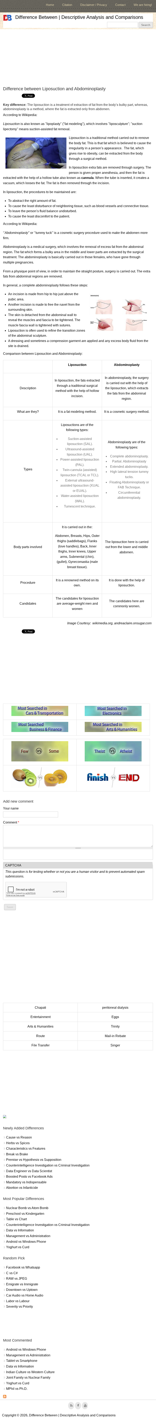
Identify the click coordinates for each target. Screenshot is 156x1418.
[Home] (7, 18)
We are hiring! (143, 4)
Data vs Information (20, 1230)
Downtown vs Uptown (22, 1289)
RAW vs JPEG (16, 1278)
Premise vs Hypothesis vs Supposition (33, 1159)
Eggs (115, 1017)
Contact (120, 4)
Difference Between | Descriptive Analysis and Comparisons (79, 17)
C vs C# (12, 1273)
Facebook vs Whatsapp (23, 1267)
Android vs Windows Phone (26, 1241)
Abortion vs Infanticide (22, 1187)
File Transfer (40, 1045)
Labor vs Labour (17, 1301)
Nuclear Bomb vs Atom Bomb (27, 1208)
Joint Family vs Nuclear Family (28, 1377)
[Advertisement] (78, 57)
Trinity (115, 1026)
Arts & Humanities (40, 1026)
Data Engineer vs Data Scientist (29, 1171)
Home (50, 4)
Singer (115, 1045)
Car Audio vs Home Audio (24, 1295)
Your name (11, 808)
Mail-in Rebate (115, 1036)
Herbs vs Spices (18, 1143)
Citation (67, 4)
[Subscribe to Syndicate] (4, 1397)
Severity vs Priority (19, 1306)
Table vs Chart (16, 1219)
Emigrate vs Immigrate (22, 1284)
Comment (11, 822)
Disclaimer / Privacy (93, 4)
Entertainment (40, 1017)
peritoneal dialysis (115, 1007)
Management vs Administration (28, 1236)
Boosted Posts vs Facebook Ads (29, 1176)
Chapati (40, 1007)
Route (40, 1036)
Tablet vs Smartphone (21, 1360)
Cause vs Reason (19, 1137)
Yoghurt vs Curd (17, 1247)
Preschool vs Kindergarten (25, 1213)
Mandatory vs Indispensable (26, 1182)
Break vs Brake (17, 1154)
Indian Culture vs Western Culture (30, 1372)
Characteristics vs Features (25, 1148)
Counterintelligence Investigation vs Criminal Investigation (48, 1165)
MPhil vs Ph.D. (16, 1388)
